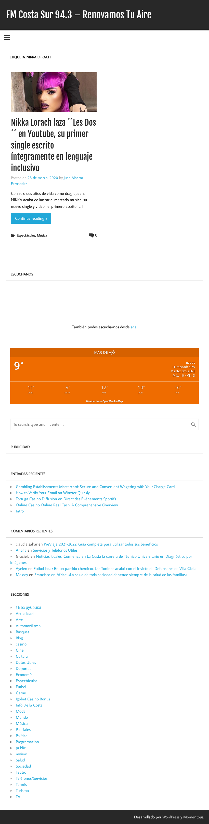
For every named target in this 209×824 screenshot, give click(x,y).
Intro (20, 510)
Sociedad (23, 766)
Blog (19, 637)
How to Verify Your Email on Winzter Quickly (53, 492)
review (21, 753)
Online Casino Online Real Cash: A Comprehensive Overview (67, 504)
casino (21, 643)
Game (21, 692)
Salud (20, 759)
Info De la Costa (29, 705)
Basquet (22, 631)
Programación (27, 741)
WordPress (170, 816)
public (21, 747)
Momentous (193, 816)
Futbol (21, 686)
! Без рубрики (28, 607)
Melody (22, 574)
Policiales (23, 729)
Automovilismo (28, 625)
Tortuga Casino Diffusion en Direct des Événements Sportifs (66, 498)
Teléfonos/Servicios (31, 778)
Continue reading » (31, 218)
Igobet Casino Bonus (33, 698)
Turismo (22, 790)
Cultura (22, 656)
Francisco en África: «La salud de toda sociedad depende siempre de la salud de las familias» (110, 574)
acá (134, 326)
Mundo (22, 717)
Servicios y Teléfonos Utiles (55, 550)
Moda (20, 711)
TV (18, 796)
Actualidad (24, 613)
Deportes (23, 668)
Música (42, 235)
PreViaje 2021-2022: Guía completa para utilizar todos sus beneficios (101, 544)
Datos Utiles (26, 662)
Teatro (21, 772)
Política (22, 735)
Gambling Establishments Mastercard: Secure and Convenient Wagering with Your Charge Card (95, 486)
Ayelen (21, 568)
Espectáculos (26, 235)
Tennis (21, 784)
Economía (24, 674)
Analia (21, 550)
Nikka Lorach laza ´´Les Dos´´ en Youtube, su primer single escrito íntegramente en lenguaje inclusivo (53, 145)
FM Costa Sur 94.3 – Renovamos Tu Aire (78, 15)
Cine (20, 650)
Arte (19, 619)
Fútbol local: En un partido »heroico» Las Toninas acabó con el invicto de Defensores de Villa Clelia (115, 568)
